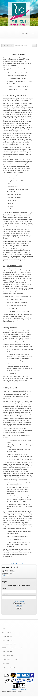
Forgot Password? (19, 601)
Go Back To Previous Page (18, 564)
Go (34, 45)
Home (4, 628)
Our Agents (7, 652)
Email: (4, 588)
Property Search (9, 660)
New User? (19, 605)
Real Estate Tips (9, 644)
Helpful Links (8, 640)
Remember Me (20, 603)
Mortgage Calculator (12, 648)
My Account (7, 632)
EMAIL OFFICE (6, 575)
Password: (5, 594)
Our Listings (7, 656)
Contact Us (7, 636)
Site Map (5, 664)
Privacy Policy (8, 667)
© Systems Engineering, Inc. (19, 689)
